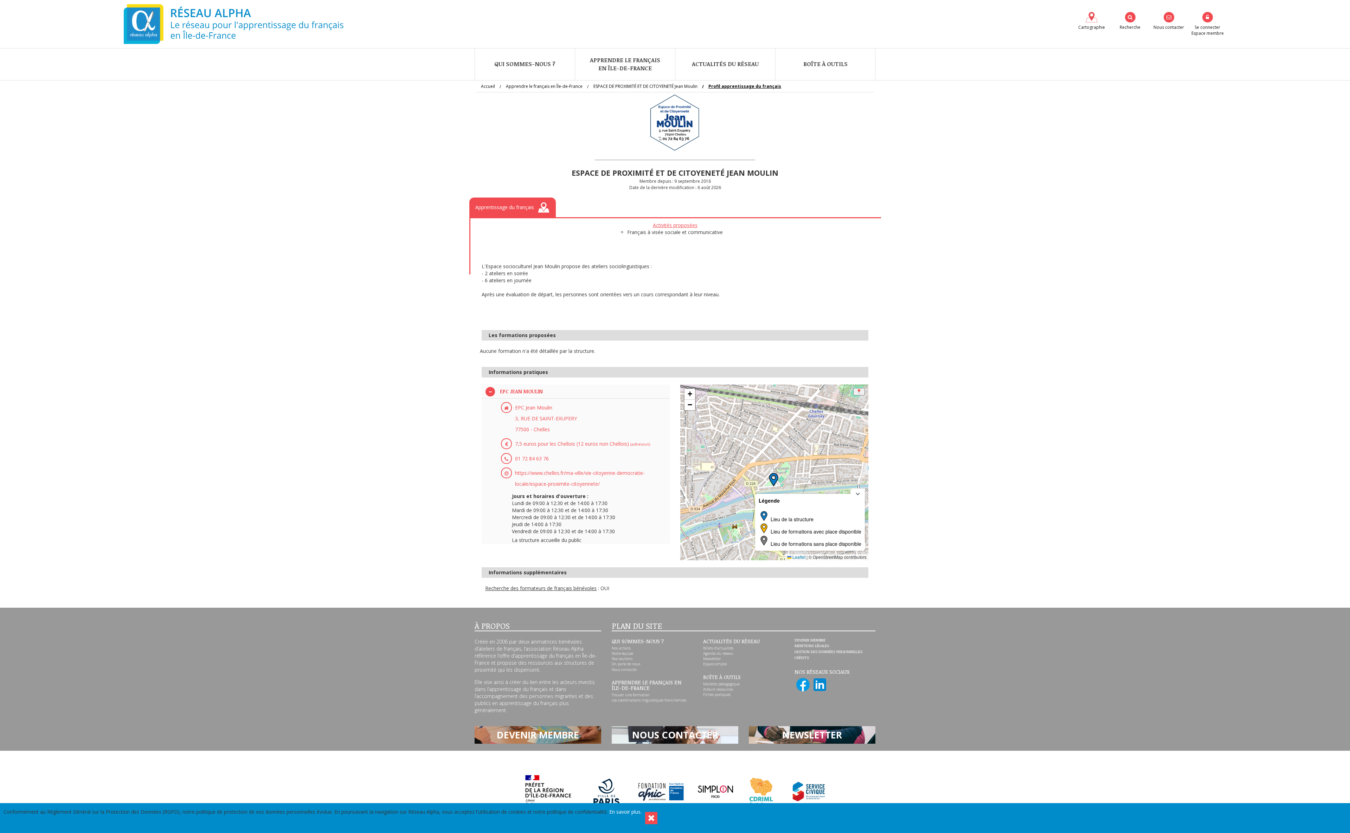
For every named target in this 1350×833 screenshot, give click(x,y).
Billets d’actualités (718, 648)
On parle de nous (626, 663)
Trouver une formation (631, 694)
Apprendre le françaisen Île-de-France (625, 64)
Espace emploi (715, 663)
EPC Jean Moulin (521, 391)
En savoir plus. (625, 811)
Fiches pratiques (717, 694)
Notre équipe (622, 653)
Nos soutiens (622, 658)
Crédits (802, 658)
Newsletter (712, 658)
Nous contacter (624, 669)
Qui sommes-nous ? (524, 64)
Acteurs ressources (718, 689)
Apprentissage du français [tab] (504, 207)
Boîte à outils (825, 64)
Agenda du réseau (718, 653)
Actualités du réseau (725, 64)
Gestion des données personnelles (828, 652)
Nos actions (621, 648)
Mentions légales (812, 646)
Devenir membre (810, 640)
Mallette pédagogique (721, 684)
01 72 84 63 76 (532, 458)
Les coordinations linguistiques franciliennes (649, 700)
